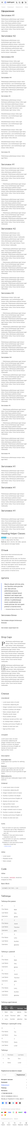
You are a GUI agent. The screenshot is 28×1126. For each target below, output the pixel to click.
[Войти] (22, 2)
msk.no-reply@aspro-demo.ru (9, 1096)
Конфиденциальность (7, 1118)
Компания (4, 1082)
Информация (5, 1085)
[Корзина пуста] (25, 2)
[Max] (6, 1103)
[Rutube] (9, 1103)
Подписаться (21, 1075)
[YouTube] (16, 1103)
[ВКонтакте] (2, 1103)
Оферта (16, 1118)
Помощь (4, 1088)
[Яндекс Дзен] (19, 1103)
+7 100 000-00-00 (6, 1093)
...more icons (7, 846)
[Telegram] (13, 1103)
